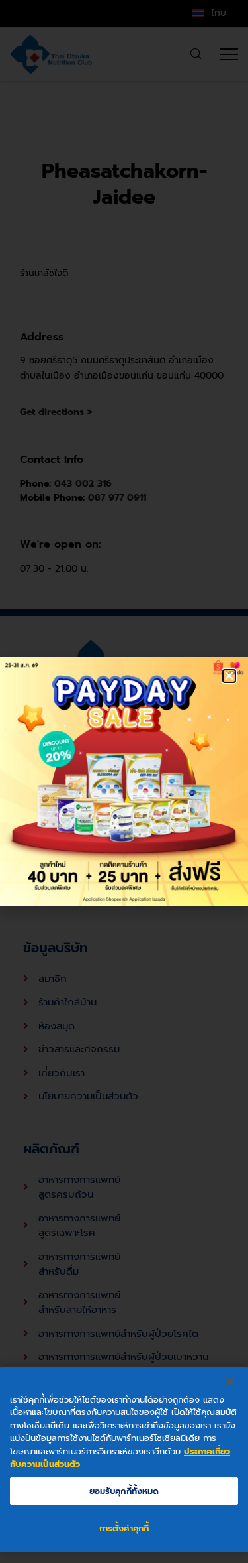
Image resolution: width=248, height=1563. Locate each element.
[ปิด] (230, 1381)
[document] (124, 781)
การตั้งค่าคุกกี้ (124, 1528)
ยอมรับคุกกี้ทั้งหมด (124, 1491)
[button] (229, 676)
